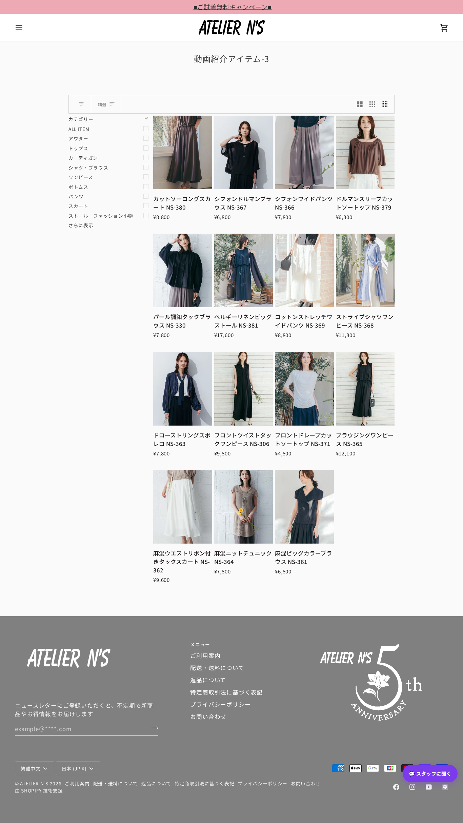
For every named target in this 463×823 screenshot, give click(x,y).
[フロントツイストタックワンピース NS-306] (243, 389)
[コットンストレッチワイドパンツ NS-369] (304, 270)
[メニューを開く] (25, 27)
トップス (78, 148)
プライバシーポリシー (220, 704)
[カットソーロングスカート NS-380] (182, 152)
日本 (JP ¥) (74, 768)
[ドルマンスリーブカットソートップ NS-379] (365, 152)
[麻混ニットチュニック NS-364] (243, 507)
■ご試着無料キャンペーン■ (232, 6)
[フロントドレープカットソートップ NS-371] (304, 389)
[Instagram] (412, 787)
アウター (78, 138)
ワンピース (80, 177)
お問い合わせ (208, 716)
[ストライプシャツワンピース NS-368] (365, 270)
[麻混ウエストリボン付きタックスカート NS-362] (182, 507)
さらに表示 (80, 225)
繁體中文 (31, 768)
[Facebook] (396, 787)
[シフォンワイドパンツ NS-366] (304, 152)
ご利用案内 (205, 655)
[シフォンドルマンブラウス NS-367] (243, 152)
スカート (78, 205)
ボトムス (78, 186)
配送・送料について (217, 668)
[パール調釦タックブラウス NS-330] (182, 270)
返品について (208, 680)
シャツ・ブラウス (88, 167)
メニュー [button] (200, 644)
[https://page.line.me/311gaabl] (445, 787)
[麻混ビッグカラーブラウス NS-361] (304, 507)
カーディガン (83, 157)
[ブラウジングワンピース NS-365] (365, 389)
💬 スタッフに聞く (430, 773)
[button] (384, 642)
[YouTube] (429, 787)
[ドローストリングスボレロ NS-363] (182, 389)
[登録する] (152, 727)
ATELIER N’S (34, 783)
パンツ (76, 196)
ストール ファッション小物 (100, 215)
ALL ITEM (78, 128)
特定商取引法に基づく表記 (226, 692)
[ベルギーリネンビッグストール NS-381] (243, 270)
